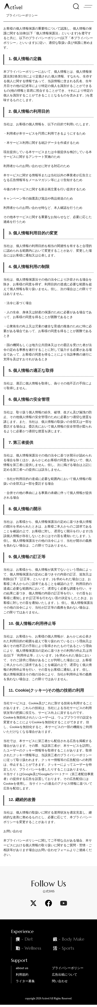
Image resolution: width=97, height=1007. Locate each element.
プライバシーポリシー (67, 968)
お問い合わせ (12, 831)
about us (22, 968)
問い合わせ (60, 981)
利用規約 (22, 974)
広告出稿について (64, 974)
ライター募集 (25, 981)
